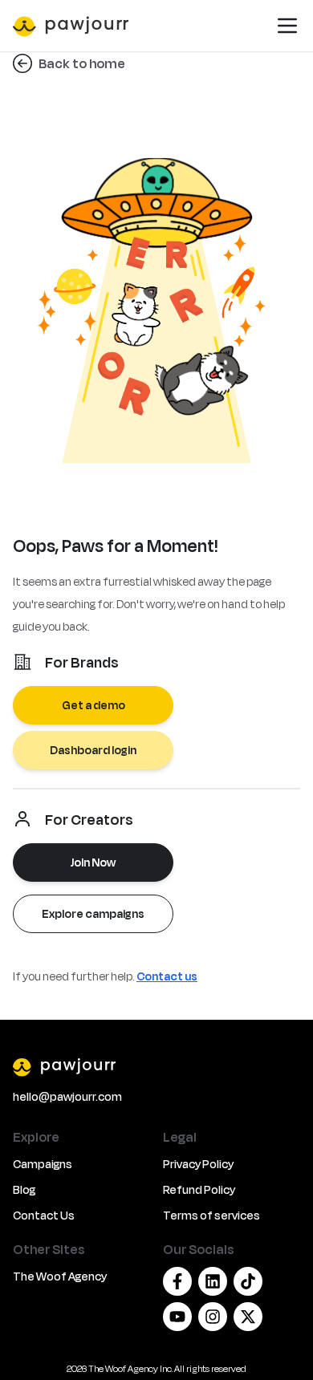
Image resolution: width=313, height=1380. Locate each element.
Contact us (166, 976)
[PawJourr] (156, 1066)
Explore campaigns (93, 913)
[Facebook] (177, 1281)
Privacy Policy (198, 1163)
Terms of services (211, 1215)
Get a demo (93, 704)
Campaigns (42, 1163)
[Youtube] (177, 1316)
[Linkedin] (212, 1281)
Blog (24, 1189)
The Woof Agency (60, 1276)
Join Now (93, 862)
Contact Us (44, 1215)
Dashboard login (93, 749)
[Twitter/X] (248, 1316)
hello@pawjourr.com (67, 1096)
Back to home (82, 63)
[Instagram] (212, 1316)
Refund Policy (199, 1189)
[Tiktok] (248, 1281)
